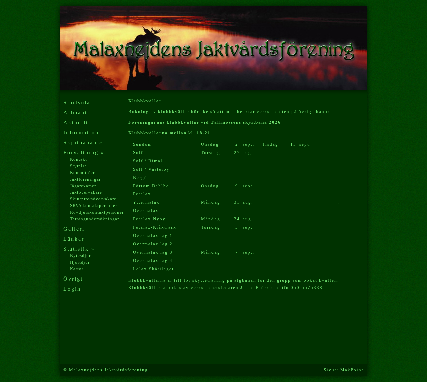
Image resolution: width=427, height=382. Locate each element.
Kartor (76, 268)
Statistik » (79, 249)
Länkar (73, 239)
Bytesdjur (80, 255)
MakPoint (352, 369)
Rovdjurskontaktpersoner (97, 212)
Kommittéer (82, 172)
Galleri (74, 229)
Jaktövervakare (86, 192)
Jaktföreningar (85, 179)
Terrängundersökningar (94, 218)
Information (81, 132)
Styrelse (78, 165)
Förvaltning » (84, 152)
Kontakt (78, 159)
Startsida (76, 102)
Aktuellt (75, 122)
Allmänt (75, 112)
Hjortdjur (80, 262)
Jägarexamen (83, 185)
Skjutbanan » (83, 142)
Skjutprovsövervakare (93, 198)
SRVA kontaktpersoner (93, 205)
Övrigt (73, 279)
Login (72, 289)
